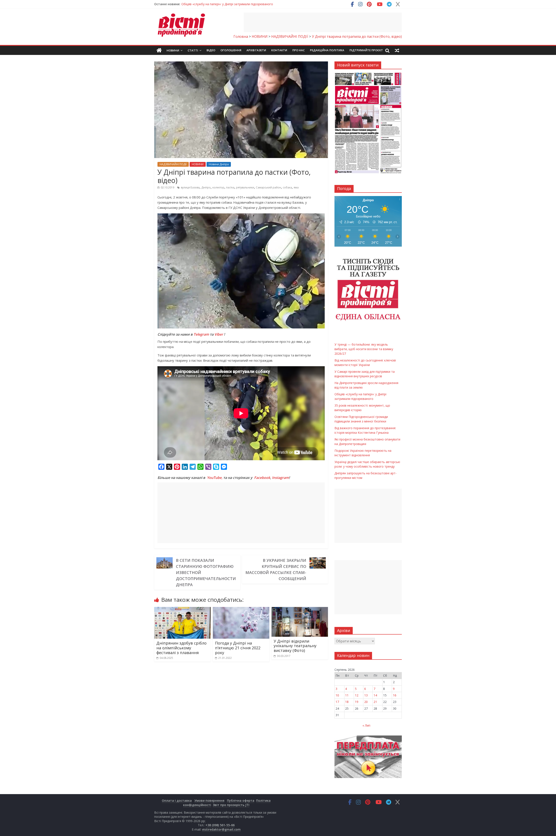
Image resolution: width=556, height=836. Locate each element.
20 (366, 702)
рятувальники (245, 187)
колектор (218, 187)
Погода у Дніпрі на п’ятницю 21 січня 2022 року (237, 647)
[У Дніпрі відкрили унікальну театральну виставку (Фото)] (299, 609)
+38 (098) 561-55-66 (220, 825)
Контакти (279, 50)
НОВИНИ (198, 164)
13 (366, 695)
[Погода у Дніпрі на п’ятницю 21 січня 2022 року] (241, 609)
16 (394, 695)
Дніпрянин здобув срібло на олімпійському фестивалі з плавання (181, 647)
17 (337, 702)
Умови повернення (209, 800)
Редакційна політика (327, 50)
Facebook (262, 477)
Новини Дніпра (219, 164)
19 (356, 702)
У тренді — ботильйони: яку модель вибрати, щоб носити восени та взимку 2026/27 (244, 4)
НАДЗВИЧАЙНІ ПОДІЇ (173, 164)
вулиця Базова (190, 187)
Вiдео (211, 50)
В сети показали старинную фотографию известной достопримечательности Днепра (206, 572)
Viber (218, 334)
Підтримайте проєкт (366, 50)
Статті (193, 50)
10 (337, 695)
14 (375, 695)
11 (347, 695)
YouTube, (214, 477)
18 (347, 702)
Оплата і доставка (177, 800)
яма (296, 187)
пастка (230, 187)
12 (356, 695)
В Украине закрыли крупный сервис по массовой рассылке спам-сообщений (275, 569)
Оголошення (230, 50)
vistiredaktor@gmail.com (221, 829)
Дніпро (206, 187)
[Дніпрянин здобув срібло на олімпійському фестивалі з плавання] (182, 609)
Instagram (280, 477)
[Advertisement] (323, 22)
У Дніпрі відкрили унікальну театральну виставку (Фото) (295, 645)
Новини (173, 50)
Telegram (201, 334)
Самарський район (268, 187)
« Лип (366, 725)
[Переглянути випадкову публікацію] (397, 50)
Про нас (298, 50)
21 (375, 702)
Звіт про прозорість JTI (231, 805)
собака (287, 187)
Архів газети (256, 50)
